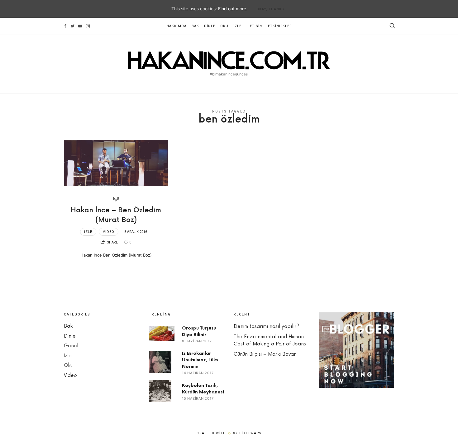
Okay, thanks (270, 9)
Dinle (209, 26)
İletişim (254, 26)
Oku (224, 26)
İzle (237, 26)
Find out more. (232, 8)
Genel (71, 346)
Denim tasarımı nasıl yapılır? (266, 327)
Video (108, 232)
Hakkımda (176, 26)
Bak (195, 26)
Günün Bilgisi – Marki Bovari (265, 354)
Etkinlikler (280, 26)
